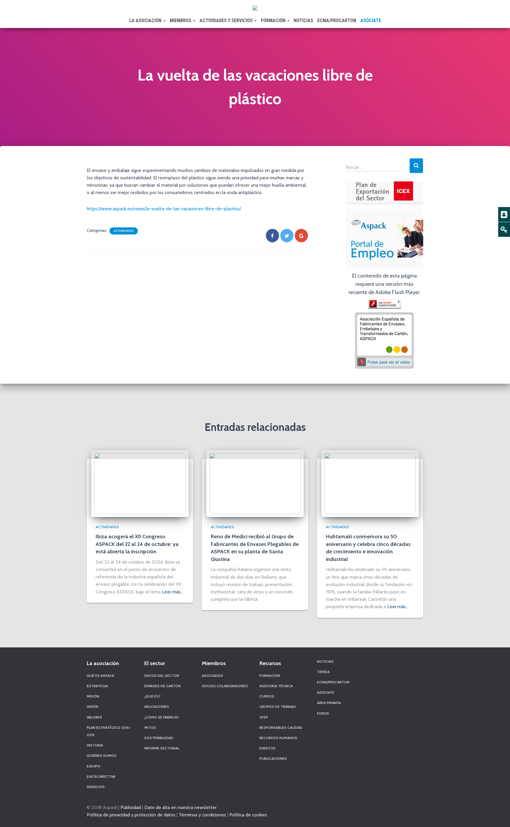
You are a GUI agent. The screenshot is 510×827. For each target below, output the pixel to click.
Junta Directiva (101, 776)
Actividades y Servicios (227, 20)
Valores (94, 717)
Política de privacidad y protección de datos (131, 815)
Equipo (93, 766)
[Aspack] (255, 7)
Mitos (150, 727)
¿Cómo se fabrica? (161, 717)
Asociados (212, 675)
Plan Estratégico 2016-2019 (109, 731)
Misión (93, 696)
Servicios (96, 787)
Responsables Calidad (281, 727)
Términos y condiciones (202, 815)
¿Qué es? (152, 696)
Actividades (124, 231)
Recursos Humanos (278, 738)
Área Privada (329, 702)
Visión (92, 706)
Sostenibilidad (158, 738)
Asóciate (370, 20)
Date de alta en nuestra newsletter (180, 807)
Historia (95, 745)
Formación (274, 20)
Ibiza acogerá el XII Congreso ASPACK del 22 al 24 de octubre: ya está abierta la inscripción (137, 544)
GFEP (263, 717)
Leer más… (172, 592)
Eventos (267, 748)
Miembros (181, 20)
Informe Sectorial (161, 748)
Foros (323, 713)
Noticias (303, 20)
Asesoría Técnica (276, 686)
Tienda (323, 672)
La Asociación (146, 20)
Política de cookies (248, 815)
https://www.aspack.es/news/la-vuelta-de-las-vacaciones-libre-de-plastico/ (164, 208)
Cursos (266, 696)
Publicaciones (273, 758)
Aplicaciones (156, 706)
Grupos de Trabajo (277, 706)
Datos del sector (161, 675)
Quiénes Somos (102, 755)
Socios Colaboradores (225, 686)
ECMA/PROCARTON (336, 20)
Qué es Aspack (100, 675)
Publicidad (130, 807)
